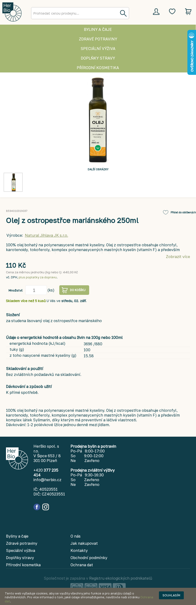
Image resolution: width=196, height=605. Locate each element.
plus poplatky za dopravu (38, 277)
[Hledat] (123, 13)
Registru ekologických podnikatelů (120, 578)
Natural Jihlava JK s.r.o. (46, 235)
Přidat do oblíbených (183, 212)
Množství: (16, 290)
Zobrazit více (178, 256)
